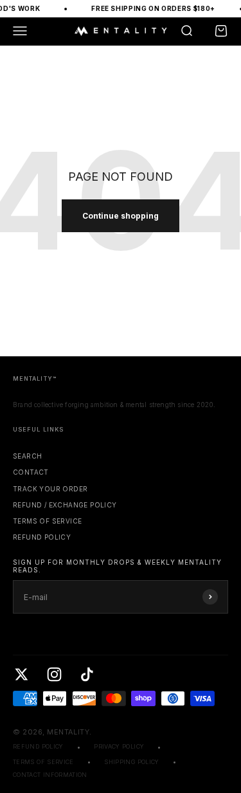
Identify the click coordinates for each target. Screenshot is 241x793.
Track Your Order (50, 489)
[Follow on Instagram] (54, 674)
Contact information (50, 774)
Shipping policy (131, 761)
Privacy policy (119, 746)
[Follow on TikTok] (87, 674)
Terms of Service (47, 521)
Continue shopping (120, 216)
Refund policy (42, 537)
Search (27, 456)
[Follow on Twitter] (21, 674)
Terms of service (43, 761)
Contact (31, 472)
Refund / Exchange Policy (65, 505)
